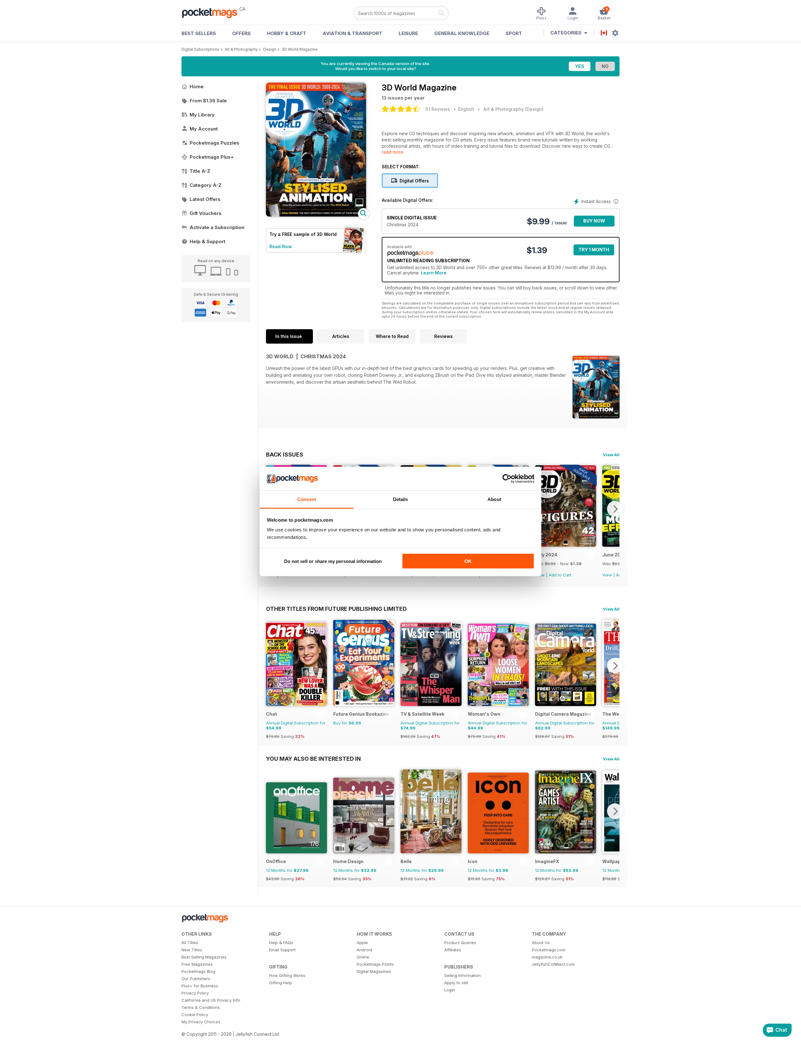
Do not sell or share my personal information (333, 561)
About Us (541, 942)
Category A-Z (206, 185)
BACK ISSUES (284, 454)
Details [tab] (400, 499)
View (607, 574)
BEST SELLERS (198, 33)
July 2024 (546, 554)
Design (269, 49)
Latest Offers (205, 199)
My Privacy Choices (200, 1021)
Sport (514, 33)
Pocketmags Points (375, 964)
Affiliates (452, 949)
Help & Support (207, 241)
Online (363, 956)
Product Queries (460, 942)
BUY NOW (594, 220)
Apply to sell (456, 982)
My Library (202, 115)
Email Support (282, 949)
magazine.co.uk (547, 956)
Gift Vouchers (206, 213)
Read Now (280, 246)
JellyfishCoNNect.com (553, 964)
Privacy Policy (195, 992)
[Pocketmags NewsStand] (212, 12)
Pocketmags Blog (198, 971)
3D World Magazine (300, 49)
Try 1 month (594, 249)
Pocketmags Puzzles (214, 143)
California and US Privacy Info (210, 1000)
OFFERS (241, 33)
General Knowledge (461, 33)
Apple (362, 942)
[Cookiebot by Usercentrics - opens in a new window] (507, 478)
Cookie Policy (194, 1014)
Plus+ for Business (199, 985)
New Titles (191, 949)
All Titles (189, 942)
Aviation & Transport (352, 33)
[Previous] (270, 665)
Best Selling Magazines (204, 956)
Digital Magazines (374, 971)
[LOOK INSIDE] (316, 214)
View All (611, 454)
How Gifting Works (287, 975)
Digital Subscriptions (200, 49)
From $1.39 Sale (208, 101)
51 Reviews (438, 109)
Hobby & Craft (286, 33)
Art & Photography (241, 49)
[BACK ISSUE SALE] (565, 545)
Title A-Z (200, 171)
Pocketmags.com (548, 949)
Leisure (408, 33)
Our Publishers (195, 978)
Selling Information (462, 975)
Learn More (433, 272)
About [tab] (494, 499)
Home (197, 86)
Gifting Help (280, 982)
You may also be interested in (313, 758)
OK (468, 561)
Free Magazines (197, 964)
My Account (204, 129)
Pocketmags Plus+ (212, 157)
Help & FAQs (281, 942)
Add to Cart (560, 574)
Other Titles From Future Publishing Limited (336, 609)
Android (364, 949)
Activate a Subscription (217, 227)
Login (449, 989)
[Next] (615, 509)
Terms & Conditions (200, 1007)
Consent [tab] (306, 499)
